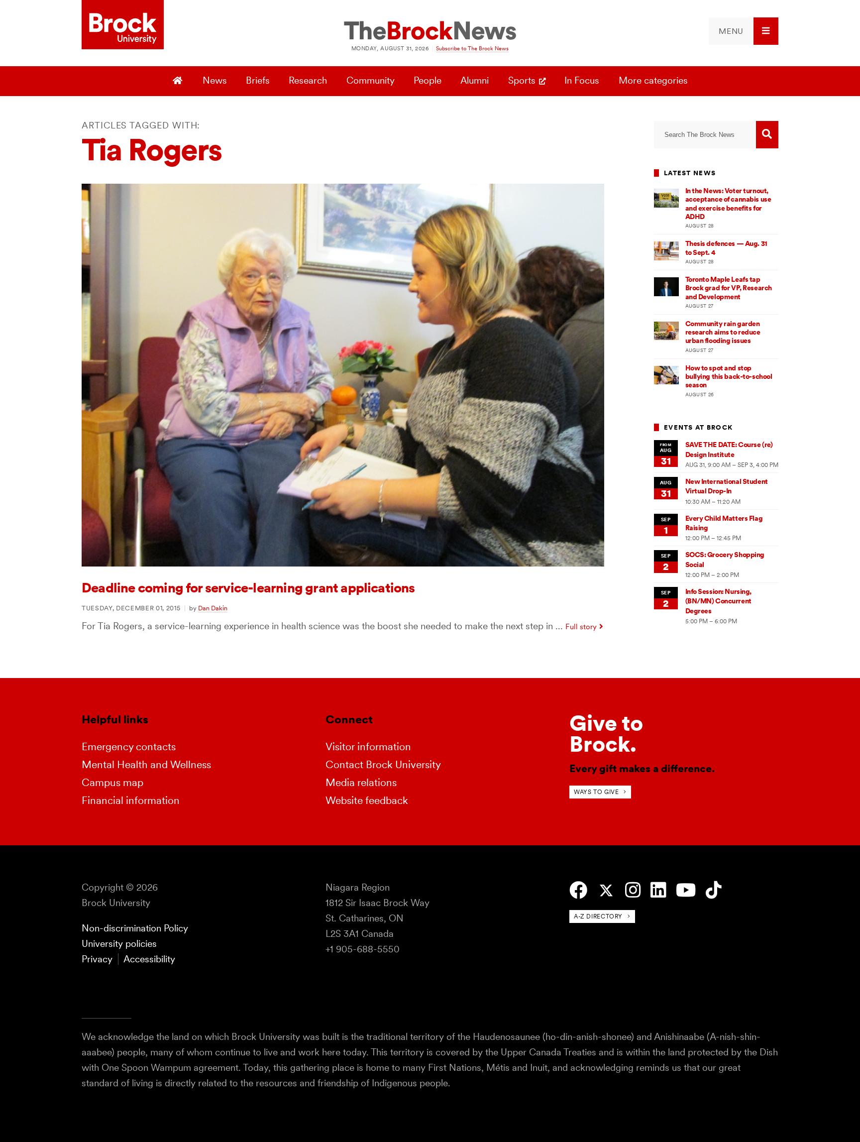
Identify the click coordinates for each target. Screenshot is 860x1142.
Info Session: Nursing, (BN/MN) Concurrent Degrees (718, 601)
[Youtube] (686, 890)
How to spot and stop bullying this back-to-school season (728, 376)
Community (370, 80)
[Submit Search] (767, 134)
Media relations (361, 782)
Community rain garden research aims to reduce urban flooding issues (722, 332)
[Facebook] (578, 890)
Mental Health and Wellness (146, 764)
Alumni (474, 80)
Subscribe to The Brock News (472, 48)
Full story (581, 626)
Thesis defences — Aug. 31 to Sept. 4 (726, 247)
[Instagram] (633, 890)
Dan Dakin (212, 608)
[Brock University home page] (123, 25)
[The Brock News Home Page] (430, 31)
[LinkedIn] (658, 890)
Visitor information (368, 746)
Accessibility (149, 959)
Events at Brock (698, 427)
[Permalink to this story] (343, 563)
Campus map (112, 782)
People (427, 80)
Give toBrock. (606, 733)
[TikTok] (713, 890)
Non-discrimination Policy (135, 928)
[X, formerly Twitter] (606, 891)
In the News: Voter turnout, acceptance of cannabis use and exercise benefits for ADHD (728, 203)
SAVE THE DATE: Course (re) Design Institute (729, 449)
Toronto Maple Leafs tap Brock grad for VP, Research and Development (728, 288)
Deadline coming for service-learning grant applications (248, 587)
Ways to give (596, 792)
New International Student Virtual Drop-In (726, 486)
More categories (653, 80)
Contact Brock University (383, 764)
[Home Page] (179, 81)
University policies (119, 943)
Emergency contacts (129, 746)
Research (308, 80)
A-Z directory (598, 916)
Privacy (97, 959)
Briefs (258, 80)
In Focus (581, 80)
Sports (522, 80)
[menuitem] (743, 31)
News (215, 80)
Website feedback (366, 800)
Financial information (131, 800)
